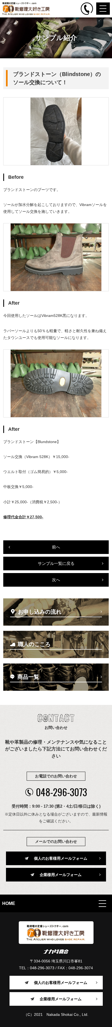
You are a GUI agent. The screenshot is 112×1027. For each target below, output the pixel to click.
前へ (56, 547)
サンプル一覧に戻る (56, 563)
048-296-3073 (61, 792)
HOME (8, 903)
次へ (56, 579)
